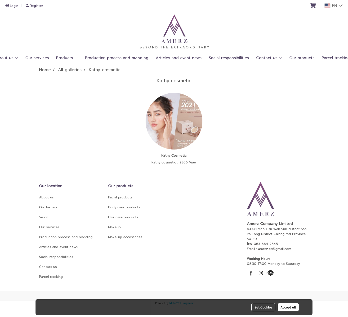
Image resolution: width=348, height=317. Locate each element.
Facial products (120, 197)
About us (46, 197)
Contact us (267, 58)
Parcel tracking (51, 276)
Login (13, 5)
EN (334, 5)
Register (36, 5)
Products (65, 58)
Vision (43, 217)
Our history (48, 207)
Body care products (124, 207)
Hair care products (123, 217)
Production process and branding (116, 58)
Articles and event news (178, 58)
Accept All (288, 307)
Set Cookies (263, 307)
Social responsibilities (229, 58)
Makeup (114, 227)
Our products (301, 58)
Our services (37, 58)
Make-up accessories (125, 237)
